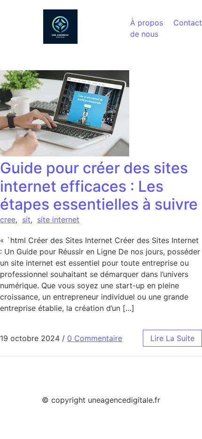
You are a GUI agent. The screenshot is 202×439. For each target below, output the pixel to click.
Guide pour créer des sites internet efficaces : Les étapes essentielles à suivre (99, 186)
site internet (58, 219)
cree (8, 219)
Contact (187, 22)
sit (26, 219)
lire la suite (172, 338)
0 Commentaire (94, 338)
